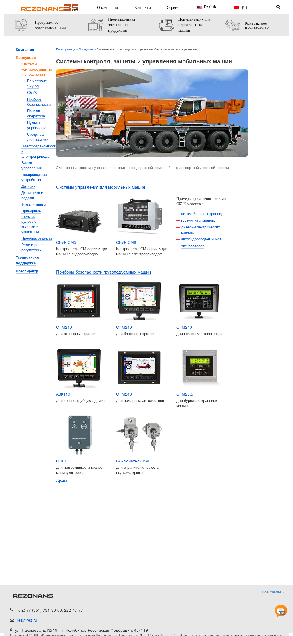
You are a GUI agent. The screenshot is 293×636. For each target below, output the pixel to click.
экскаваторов (192, 245)
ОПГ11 (62, 461)
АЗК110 (63, 394)
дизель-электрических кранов (200, 229)
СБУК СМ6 (126, 242)
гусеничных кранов (197, 220)
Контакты (142, 7)
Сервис (173, 7)
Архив (61, 480)
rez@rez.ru (27, 620)
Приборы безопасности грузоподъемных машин (103, 272)
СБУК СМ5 (66, 242)
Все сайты (272, 592)
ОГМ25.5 (184, 394)
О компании (107, 7)
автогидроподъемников (201, 239)
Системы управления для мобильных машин (100, 187)
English (210, 7)
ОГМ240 (64, 327)
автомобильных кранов (201, 213)
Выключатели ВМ (132, 461)
